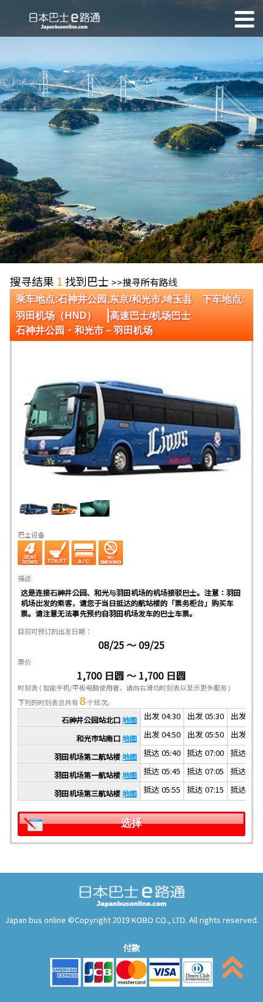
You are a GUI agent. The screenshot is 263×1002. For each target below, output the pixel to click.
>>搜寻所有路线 (144, 281)
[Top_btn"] (232, 970)
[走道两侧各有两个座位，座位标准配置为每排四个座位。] (30, 552)
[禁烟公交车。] (110, 552)
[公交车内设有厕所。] (57, 552)
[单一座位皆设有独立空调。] (84, 552)
